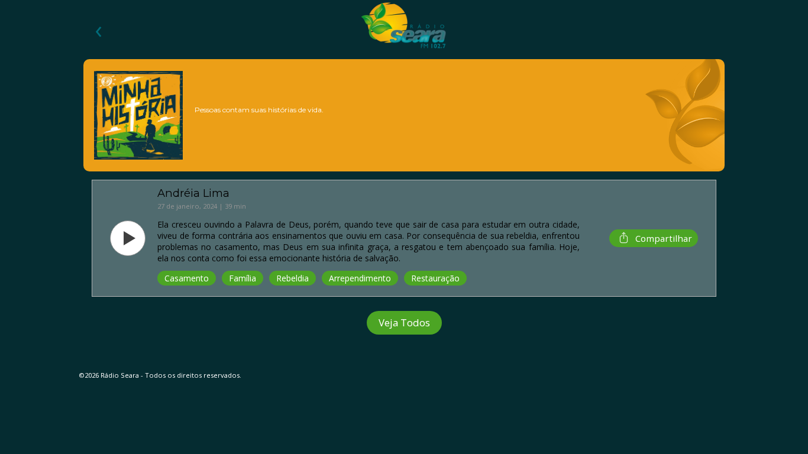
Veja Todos (404, 322)
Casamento (186, 278)
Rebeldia (292, 278)
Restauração (435, 278)
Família (242, 278)
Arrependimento (360, 278)
